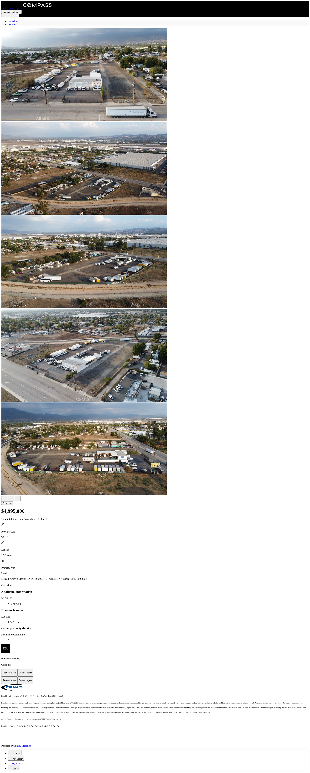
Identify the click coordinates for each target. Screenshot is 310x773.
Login (5, 15)
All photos (7, 503)
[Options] (4, 498)
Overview (13, 21)
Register (14, 15)
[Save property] (11, 498)
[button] (155, 75)
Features (12, 24)
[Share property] (17, 498)
